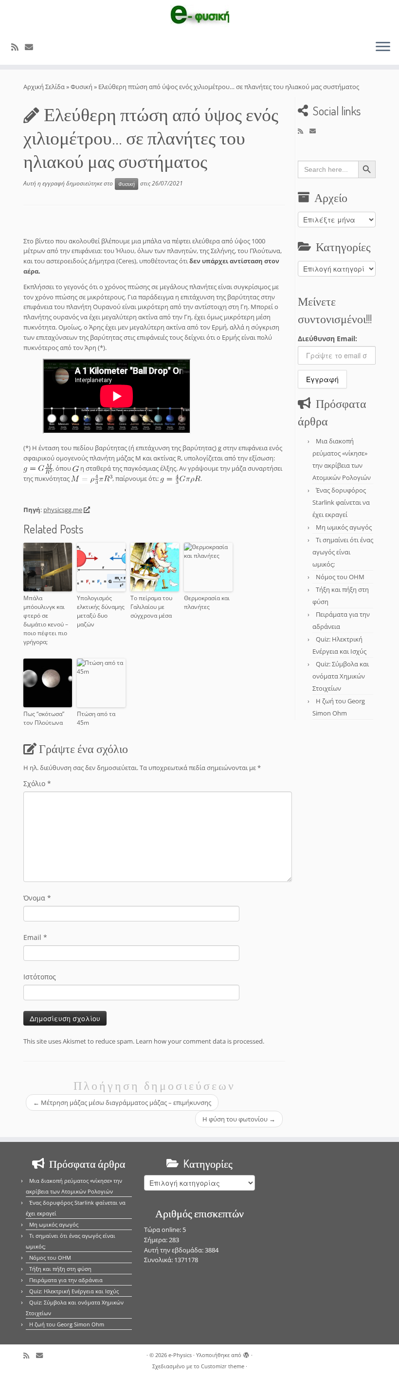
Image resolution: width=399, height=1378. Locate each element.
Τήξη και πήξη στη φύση (60, 1268)
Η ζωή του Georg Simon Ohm (66, 1324)
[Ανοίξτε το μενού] (383, 47)
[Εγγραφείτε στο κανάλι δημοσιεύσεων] (18, 47)
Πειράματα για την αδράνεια (66, 1280)
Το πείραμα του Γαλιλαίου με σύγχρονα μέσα (151, 607)
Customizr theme (222, 1366)
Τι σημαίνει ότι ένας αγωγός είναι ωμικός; (342, 552)
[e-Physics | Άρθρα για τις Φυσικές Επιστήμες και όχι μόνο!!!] (199, 16)
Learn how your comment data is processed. (200, 1041)
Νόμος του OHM (340, 576)
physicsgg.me (62, 509)
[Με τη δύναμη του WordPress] (246, 1353)
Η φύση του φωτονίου (238, 1119)
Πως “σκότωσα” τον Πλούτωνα (43, 718)
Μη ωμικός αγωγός (344, 527)
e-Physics (180, 1355)
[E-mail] (32, 47)
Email (35, 937)
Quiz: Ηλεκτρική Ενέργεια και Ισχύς (74, 1291)
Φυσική (81, 86)
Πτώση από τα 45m (96, 718)
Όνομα (37, 897)
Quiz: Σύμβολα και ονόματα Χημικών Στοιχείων (340, 676)
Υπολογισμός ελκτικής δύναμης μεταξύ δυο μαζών (101, 611)
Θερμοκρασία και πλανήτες (207, 602)
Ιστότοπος (39, 976)
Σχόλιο (37, 783)
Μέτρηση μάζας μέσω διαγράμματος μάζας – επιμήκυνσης (122, 1102)
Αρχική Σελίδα (44, 86)
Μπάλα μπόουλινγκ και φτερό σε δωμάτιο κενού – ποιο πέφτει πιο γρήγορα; (45, 620)
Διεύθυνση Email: (327, 338)
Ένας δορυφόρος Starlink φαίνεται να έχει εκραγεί (341, 502)
